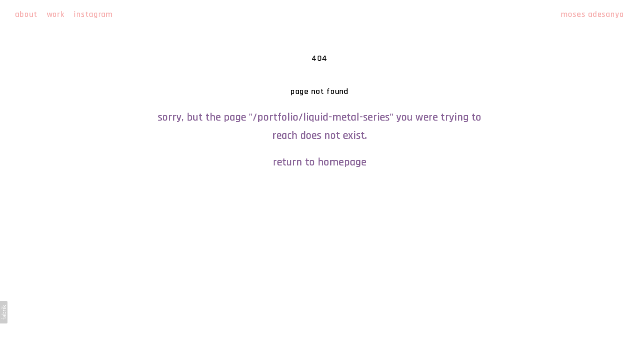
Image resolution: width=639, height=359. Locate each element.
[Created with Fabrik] (3, 312)
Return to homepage (319, 162)
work (56, 14)
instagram (93, 14)
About (26, 14)
